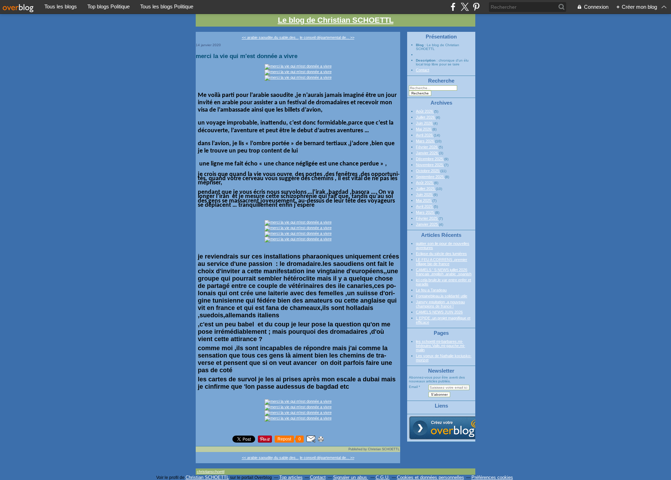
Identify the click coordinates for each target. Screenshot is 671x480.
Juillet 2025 (426, 188)
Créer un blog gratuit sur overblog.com (448, 428)
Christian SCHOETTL (207, 477)
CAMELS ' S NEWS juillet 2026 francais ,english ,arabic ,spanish (443, 272)
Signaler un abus (350, 477)
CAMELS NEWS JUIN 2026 (439, 312)
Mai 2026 (424, 129)
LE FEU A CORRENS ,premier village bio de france (441, 261)
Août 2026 (425, 111)
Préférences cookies (492, 477)
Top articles (291, 477)
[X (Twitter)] (464, 7)
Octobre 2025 (428, 171)
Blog (420, 45)
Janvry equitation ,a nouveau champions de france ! (440, 304)
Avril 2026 (425, 135)
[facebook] (453, 7)
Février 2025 (427, 218)
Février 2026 (427, 147)
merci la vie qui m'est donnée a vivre (246, 56)
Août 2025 (425, 183)
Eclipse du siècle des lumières (441, 254)
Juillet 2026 (426, 117)
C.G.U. (383, 477)
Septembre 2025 (430, 177)
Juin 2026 (424, 123)
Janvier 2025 (427, 224)
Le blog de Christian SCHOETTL (336, 20)
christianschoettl (210, 472)
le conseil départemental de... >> (327, 37)
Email (413, 387)
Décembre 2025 (430, 159)
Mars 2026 (425, 141)
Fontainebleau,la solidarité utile (441, 296)
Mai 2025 (424, 200)
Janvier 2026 (427, 153)
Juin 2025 (424, 194)
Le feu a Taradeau (431, 290)
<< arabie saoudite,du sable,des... (270, 37)
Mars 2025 (425, 212)
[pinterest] (476, 7)
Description (426, 60)
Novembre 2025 (430, 165)
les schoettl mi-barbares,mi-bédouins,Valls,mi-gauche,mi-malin (440, 345)
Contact (422, 70)
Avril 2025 (425, 206)
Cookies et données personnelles (430, 477)
